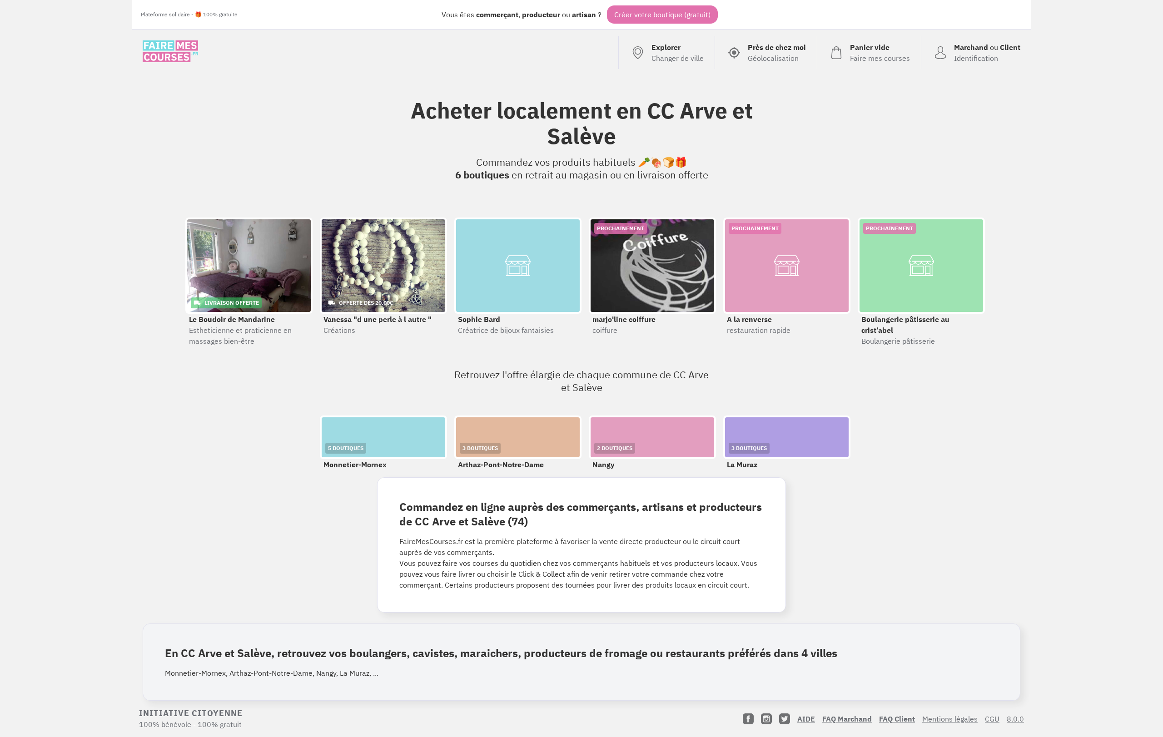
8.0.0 (1015, 718)
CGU (992, 718)
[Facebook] (748, 718)
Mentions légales (950, 718)
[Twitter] (784, 718)
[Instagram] (766, 718)
